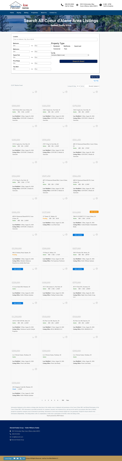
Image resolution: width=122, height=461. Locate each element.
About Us (44, 12)
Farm (65, 49)
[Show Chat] (14, 458)
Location (15, 36)
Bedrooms (16, 43)
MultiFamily (67, 46)
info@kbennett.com (17, 437)
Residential (56, 46)
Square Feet (16, 55)
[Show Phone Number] (21, 458)
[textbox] (56, 39)
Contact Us (53, 12)
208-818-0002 (16, 434)
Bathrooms (16, 49)
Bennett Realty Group (18, 439)
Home (12, 12)
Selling (26, 12)
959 (63, 400)
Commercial (56, 49)
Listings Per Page (72, 86)
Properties (34, 12)
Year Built (15, 66)
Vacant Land (77, 46)
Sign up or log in (95, 76)
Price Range (16, 61)
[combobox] (55, 39)
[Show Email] (17, 458)
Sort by (82, 86)
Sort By (53, 53)
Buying (19, 12)
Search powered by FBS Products (55, 415)
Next (67, 400)
